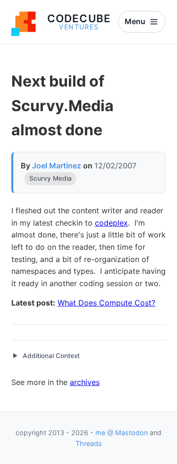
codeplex (111, 223)
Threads (89, 443)
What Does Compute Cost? (106, 302)
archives (85, 382)
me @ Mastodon (121, 433)
